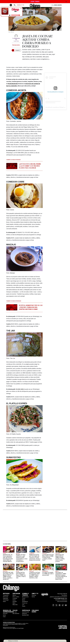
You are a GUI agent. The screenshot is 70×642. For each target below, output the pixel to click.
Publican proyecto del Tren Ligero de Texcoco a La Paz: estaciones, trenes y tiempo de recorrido (34, 557)
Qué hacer (44, 553)
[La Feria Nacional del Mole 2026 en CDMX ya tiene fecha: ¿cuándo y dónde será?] (48, 549)
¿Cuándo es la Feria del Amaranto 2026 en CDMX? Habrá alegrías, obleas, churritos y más (34, 575)
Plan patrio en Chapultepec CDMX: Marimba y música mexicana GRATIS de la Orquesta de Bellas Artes (61, 576)
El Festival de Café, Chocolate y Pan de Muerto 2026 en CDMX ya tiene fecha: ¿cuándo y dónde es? (8, 576)
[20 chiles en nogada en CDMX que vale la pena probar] (48, 567)
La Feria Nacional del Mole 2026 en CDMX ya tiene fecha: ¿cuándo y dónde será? (48, 557)
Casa (4, 616)
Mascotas (15, 604)
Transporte (31, 553)
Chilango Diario (35, 611)
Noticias (18, 553)
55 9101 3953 (20, 389)
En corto (15, 612)
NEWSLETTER (20, 5)
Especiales (26, 610)
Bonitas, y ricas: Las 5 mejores (31, 307)
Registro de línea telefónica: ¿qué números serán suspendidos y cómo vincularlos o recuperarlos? (21, 558)
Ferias (4, 553)
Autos (4, 615)
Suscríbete (64, 595)
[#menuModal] (11, 5)
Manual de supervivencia (8, 611)
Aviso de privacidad (62, 601)
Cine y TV (35, 593)
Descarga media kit (62, 593)
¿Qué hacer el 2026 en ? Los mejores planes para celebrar (30, 166)
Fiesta (23, 606)
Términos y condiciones (61, 600)
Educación (5, 596)
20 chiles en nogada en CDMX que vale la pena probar (48, 574)
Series (33, 596)
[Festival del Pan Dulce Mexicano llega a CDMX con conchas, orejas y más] (22, 567)
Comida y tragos (25, 594)
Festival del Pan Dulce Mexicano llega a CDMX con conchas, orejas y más (21, 575)
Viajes (15, 610)
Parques (15, 601)
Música (57, 571)
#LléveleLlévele (13, 83)
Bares (23, 600)
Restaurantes (16, 45)
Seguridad (5, 598)
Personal (5, 613)
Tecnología (5, 600)
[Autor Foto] (16, 36)
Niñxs (14, 603)
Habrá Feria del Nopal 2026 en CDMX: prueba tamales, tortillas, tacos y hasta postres (60, 558)
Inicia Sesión (58, 5)
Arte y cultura (16, 596)
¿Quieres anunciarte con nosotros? (58, 596)
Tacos (23, 598)
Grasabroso (25, 601)
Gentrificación (25, 612)
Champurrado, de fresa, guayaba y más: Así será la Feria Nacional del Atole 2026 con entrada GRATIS (8, 558)
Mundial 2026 (25, 615)
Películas (34, 595)
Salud (4, 601)
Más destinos (16, 613)
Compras (15, 598)
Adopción (24, 613)
